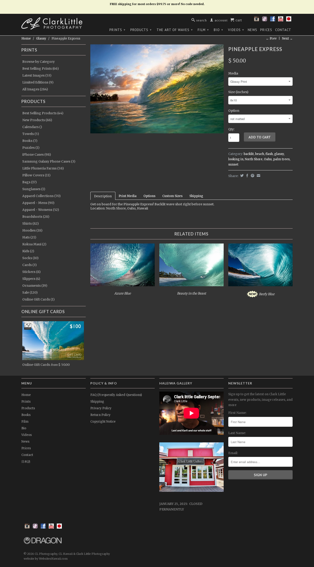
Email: (233, 453)
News (252, 30)
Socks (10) (30, 258)
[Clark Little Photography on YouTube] (280, 20)
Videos (236, 30)
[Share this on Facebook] (246, 175)
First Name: (237, 413)
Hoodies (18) (32, 230)
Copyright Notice (103, 422)
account (221, 20)
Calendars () (32, 127)
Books (26, 415)
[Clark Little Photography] (53, 23)
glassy (279, 154)
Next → (287, 38)
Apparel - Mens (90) (38, 203)
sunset (233, 164)
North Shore (254, 159)
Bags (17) (29, 182)
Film (203, 30)
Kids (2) (28, 251)
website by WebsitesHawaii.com (46, 558)
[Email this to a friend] (258, 175)
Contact (283, 30)
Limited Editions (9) (38, 82)
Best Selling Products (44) (42, 113)
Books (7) (29, 141)
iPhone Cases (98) (36, 154)
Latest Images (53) (36, 75)
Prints (117, 30)
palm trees (281, 159)
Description (103, 196)
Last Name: (237, 433)
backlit (249, 154)
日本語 (25, 462)
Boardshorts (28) (35, 217)
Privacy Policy (100, 408)
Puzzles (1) (31, 148)
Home (26, 395)
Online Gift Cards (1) (38, 299)
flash (269, 154)
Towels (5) (30, 134)
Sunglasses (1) (33, 189)
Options (149, 196)
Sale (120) (30, 292)
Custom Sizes (172, 196)
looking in (235, 159)
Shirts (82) (30, 223)
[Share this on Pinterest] (252, 175)
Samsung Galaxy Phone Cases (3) (48, 161)
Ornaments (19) (34, 286)
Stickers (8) (31, 272)
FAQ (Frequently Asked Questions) (116, 395)
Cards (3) (29, 265)
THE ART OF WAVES (175, 30)
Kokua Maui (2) (34, 244)
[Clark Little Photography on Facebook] (272, 20)
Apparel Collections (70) (41, 196)
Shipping (196, 196)
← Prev (271, 38)
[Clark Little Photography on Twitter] (264, 20)
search (201, 20)
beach (259, 154)
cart (238, 20)
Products (141, 30)
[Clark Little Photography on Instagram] (256, 20)
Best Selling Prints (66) (40, 68)
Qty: (231, 129)
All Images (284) (35, 89)
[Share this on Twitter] (241, 175)
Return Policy (100, 415)
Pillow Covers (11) (36, 175)
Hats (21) (29, 237)
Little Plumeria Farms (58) (43, 168)
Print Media (128, 196)
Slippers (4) (31, 279)
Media (233, 73)
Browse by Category (38, 62)
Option (233, 111)
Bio (218, 30)
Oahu (268, 159)
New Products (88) (37, 120)
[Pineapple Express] (157, 88)
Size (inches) (238, 92)
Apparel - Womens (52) (40, 210)
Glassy (41, 38)
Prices (266, 30)
